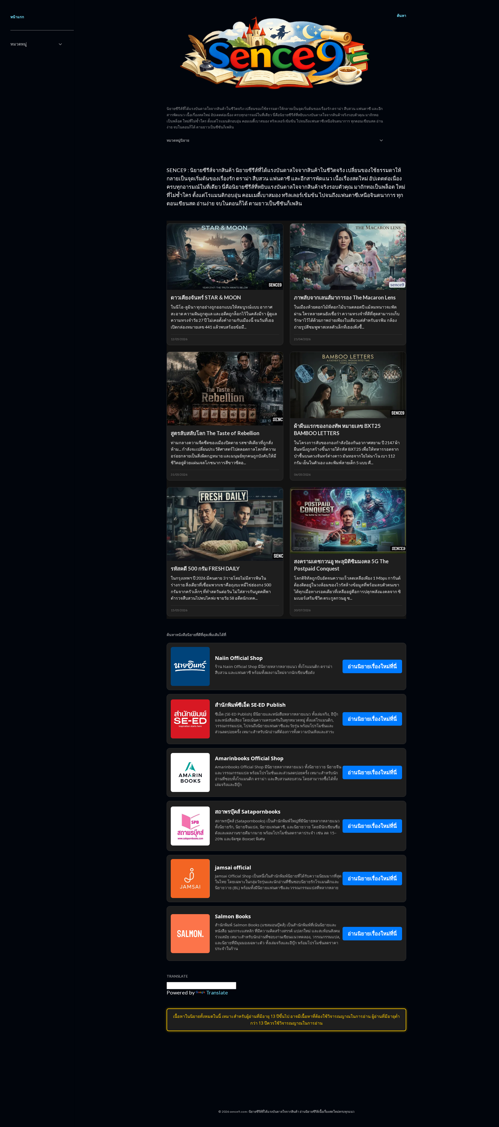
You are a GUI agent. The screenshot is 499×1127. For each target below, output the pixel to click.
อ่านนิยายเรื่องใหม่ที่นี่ (372, 666)
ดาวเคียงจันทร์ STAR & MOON (206, 297)
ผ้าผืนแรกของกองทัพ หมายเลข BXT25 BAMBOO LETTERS (337, 429)
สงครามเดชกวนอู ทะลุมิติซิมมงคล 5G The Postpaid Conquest (341, 565)
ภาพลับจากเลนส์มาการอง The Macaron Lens (345, 297)
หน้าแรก (17, 17)
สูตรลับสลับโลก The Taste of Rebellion (215, 433)
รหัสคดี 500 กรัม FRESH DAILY (205, 568)
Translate (217, 992)
